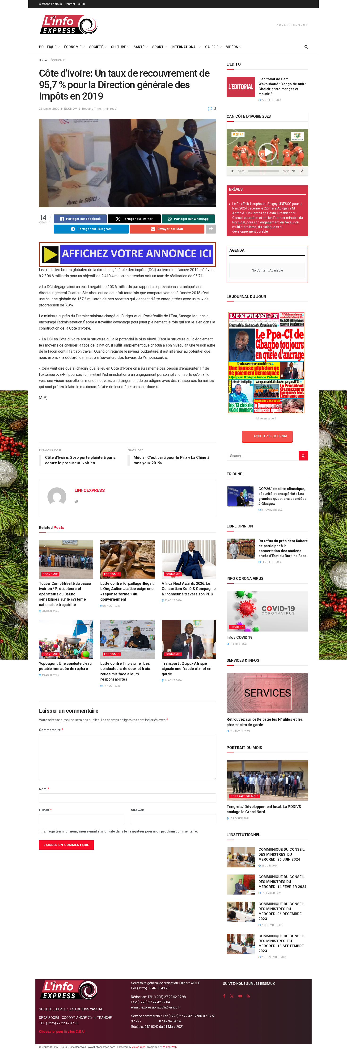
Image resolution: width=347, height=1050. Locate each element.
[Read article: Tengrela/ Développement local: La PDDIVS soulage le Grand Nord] (267, 780)
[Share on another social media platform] (211, 229)
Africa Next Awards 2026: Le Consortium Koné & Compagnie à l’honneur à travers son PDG (189, 588)
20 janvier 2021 (239, 731)
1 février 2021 (238, 643)
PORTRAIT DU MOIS (244, 796)
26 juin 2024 (269, 865)
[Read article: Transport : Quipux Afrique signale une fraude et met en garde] (189, 639)
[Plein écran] (302, 171)
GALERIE (211, 47)
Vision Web (139, 1047)
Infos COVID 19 (239, 637)
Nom (44, 789)
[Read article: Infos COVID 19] (267, 611)
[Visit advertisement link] (127, 254)
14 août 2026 (173, 680)
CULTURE (118, 47)
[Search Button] (306, 47)
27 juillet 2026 (271, 100)
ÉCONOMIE (72, 47)
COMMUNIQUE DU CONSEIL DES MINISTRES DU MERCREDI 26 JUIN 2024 (281, 854)
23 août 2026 (50, 611)
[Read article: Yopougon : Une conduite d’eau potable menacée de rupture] (66, 639)
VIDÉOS (232, 47)
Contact (70, 4)
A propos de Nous (50, 4)
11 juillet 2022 (271, 562)
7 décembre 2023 (272, 925)
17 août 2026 (111, 685)
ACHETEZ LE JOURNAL (271, 436)
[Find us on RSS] (248, 996)
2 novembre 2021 (272, 509)
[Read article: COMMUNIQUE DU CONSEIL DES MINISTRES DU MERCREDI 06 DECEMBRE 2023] (241, 912)
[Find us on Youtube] (240, 996)
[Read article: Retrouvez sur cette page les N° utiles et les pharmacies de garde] (267, 693)
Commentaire (51, 730)
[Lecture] (232, 171)
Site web (137, 810)
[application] (267, 152)
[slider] (263, 171)
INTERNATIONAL (184, 47)
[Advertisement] (127, 423)
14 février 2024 (271, 893)
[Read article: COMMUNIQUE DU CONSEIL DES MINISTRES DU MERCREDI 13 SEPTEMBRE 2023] (241, 944)
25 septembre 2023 (273, 957)
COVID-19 (237, 627)
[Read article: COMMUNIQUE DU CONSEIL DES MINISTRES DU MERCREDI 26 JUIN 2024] (241, 857)
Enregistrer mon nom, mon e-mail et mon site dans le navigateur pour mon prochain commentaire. (121, 831)
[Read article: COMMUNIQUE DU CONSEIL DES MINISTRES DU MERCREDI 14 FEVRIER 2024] (241, 884)
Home (43, 60)
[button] (267, 152)
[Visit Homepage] (68, 24)
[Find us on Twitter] (232, 996)
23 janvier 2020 (49, 108)
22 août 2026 (173, 600)
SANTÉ (139, 47)
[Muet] (293, 171)
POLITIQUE (47, 47)
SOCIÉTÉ (96, 47)
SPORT (158, 47)
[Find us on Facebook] (224, 996)
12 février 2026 (239, 818)
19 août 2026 (50, 675)
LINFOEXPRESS (90, 490)
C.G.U (81, 4)
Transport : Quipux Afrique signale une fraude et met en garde (186, 668)
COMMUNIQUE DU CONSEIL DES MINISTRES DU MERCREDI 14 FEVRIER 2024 (282, 882)
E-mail (45, 810)
